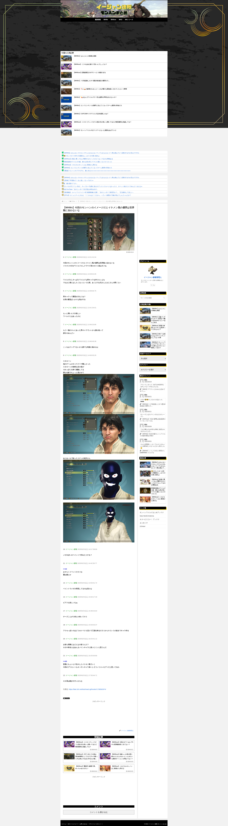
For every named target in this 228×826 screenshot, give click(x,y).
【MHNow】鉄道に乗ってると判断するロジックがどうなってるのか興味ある (88, 159)
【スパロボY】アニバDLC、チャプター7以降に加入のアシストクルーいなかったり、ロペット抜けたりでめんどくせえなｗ (103, 186)
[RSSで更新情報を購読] (154, 285)
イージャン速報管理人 (153, 277)
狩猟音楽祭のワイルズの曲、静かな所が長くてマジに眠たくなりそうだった (88, 162)
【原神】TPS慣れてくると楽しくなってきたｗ (79, 180)
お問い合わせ (83, 824)
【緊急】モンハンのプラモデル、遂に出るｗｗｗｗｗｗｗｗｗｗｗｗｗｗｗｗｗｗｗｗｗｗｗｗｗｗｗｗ (97, 170)
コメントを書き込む (99, 812)
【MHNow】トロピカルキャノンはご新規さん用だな (80, 165)
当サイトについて (73, 824)
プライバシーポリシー (95, 824)
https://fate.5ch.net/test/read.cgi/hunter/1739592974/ (87, 689)
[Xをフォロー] (151, 285)
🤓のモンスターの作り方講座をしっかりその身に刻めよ (82, 156)
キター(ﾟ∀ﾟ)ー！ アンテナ (149, 519)
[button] (164, 298)
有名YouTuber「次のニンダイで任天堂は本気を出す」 (81, 189)
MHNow (67, 698)
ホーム (64, 824)
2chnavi (142, 526)
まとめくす (144, 523)
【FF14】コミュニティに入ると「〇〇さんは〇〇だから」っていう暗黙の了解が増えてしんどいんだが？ (97, 195)
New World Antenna (147, 516)
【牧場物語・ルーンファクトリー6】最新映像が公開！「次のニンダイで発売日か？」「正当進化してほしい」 (99, 192)
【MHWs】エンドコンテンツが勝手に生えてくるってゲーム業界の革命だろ (88, 167)
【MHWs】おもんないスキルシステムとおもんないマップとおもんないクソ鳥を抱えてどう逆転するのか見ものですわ (101, 153)
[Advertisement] (114, 35)
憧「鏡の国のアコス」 (71, 183)
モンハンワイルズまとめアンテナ (152, 512)
